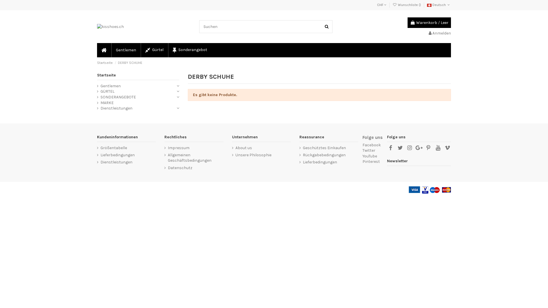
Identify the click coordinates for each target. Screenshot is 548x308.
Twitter (368, 150)
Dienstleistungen (116, 108)
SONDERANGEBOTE (118, 97)
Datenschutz (180, 167)
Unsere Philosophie (253, 155)
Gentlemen (110, 86)
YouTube (369, 156)
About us (243, 147)
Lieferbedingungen (117, 155)
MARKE (107, 102)
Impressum (179, 147)
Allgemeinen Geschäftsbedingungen (189, 158)
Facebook (371, 145)
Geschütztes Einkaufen (324, 147)
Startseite (106, 75)
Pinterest (371, 161)
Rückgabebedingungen (324, 155)
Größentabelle (113, 147)
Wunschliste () (409, 5)
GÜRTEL (107, 91)
